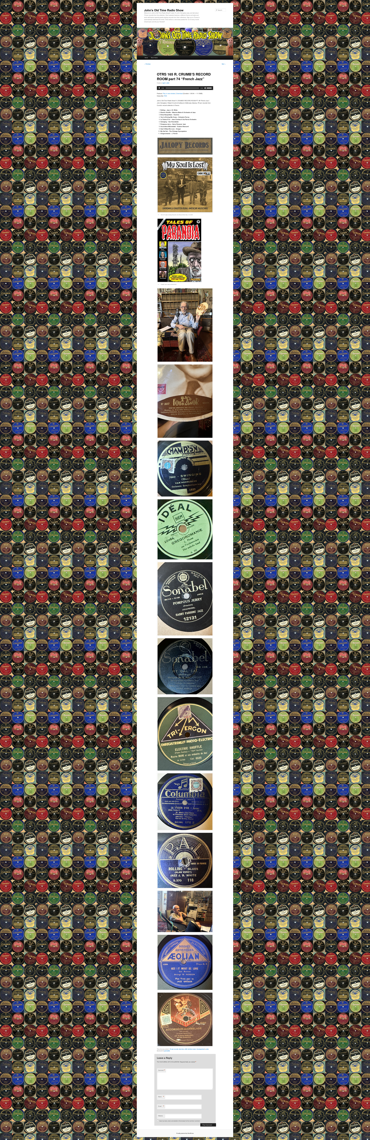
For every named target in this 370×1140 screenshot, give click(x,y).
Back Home (154, 58)
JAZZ (185, 1049)
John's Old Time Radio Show (163, 10)
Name (161, 1096)
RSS (165, 96)
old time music (192, 1049)
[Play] (159, 88)
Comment (161, 1070)
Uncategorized (200, 1049)
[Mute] (205, 88)
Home (146, 58)
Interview (181, 1049)
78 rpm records (174, 1049)
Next (224, 64)
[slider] (209, 88)
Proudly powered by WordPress (185, 1133)
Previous (147, 64)
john (207, 1049)
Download (179, 93)
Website (160, 1116)
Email (161, 1106)
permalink (167, 1051)
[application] (185, 88)
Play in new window (169, 93)
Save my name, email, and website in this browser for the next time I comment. (179, 1121)
